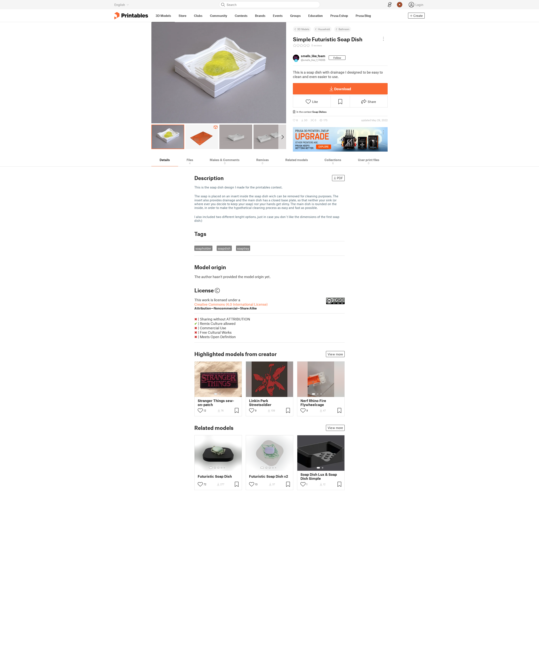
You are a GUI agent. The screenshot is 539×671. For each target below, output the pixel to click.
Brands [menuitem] (260, 15)
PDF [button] (340, 178)
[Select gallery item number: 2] (220, 394)
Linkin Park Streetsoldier (260, 403)
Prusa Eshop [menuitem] (339, 15)
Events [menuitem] (278, 15)
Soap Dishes (319, 111)
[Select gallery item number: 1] (215, 394)
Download (342, 89)
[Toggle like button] (200, 410)
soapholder (203, 248)
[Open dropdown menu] (383, 38)
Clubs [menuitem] (198, 15)
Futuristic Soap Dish (215, 476)
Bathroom (344, 29)
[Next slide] (282, 137)
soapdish (224, 248)
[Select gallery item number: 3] (321, 394)
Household (324, 29)
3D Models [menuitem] (163, 15)
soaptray (243, 248)
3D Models (303, 29)
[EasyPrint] (390, 4)
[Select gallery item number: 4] (324, 394)
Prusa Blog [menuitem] (363, 15)
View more (335, 354)
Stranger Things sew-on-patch (216, 403)
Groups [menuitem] (295, 15)
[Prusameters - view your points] (399, 4)
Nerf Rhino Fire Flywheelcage (313, 403)
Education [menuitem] (315, 15)
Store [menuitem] (182, 15)
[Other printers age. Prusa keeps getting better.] (340, 139)
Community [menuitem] (218, 15)
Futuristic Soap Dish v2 (268, 476)
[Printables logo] (131, 15)
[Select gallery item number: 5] (327, 394)
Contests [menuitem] (241, 15)
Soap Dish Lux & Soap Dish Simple (318, 476)
